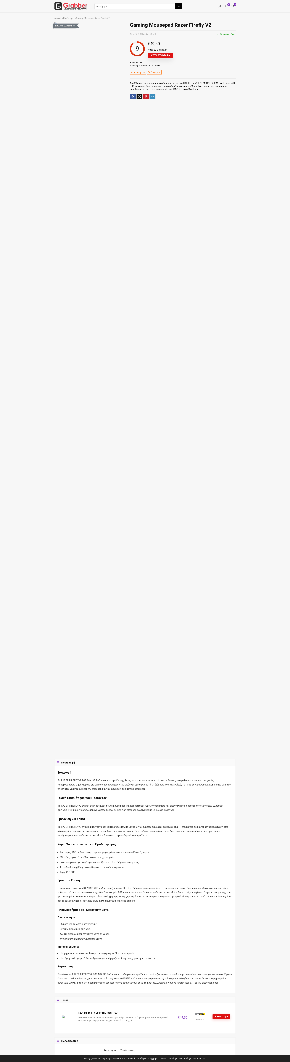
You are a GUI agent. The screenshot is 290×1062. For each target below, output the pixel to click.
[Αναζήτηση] (178, 6)
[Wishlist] (226, 6)
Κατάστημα (68, 18)
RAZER (139, 62)
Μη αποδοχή (185, 1058)
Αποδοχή (173, 1058)
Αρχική (57, 18)
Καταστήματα (160, 55)
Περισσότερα (199, 1058)
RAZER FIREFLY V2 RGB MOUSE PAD (98, 1013)
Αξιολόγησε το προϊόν (139, 34)
